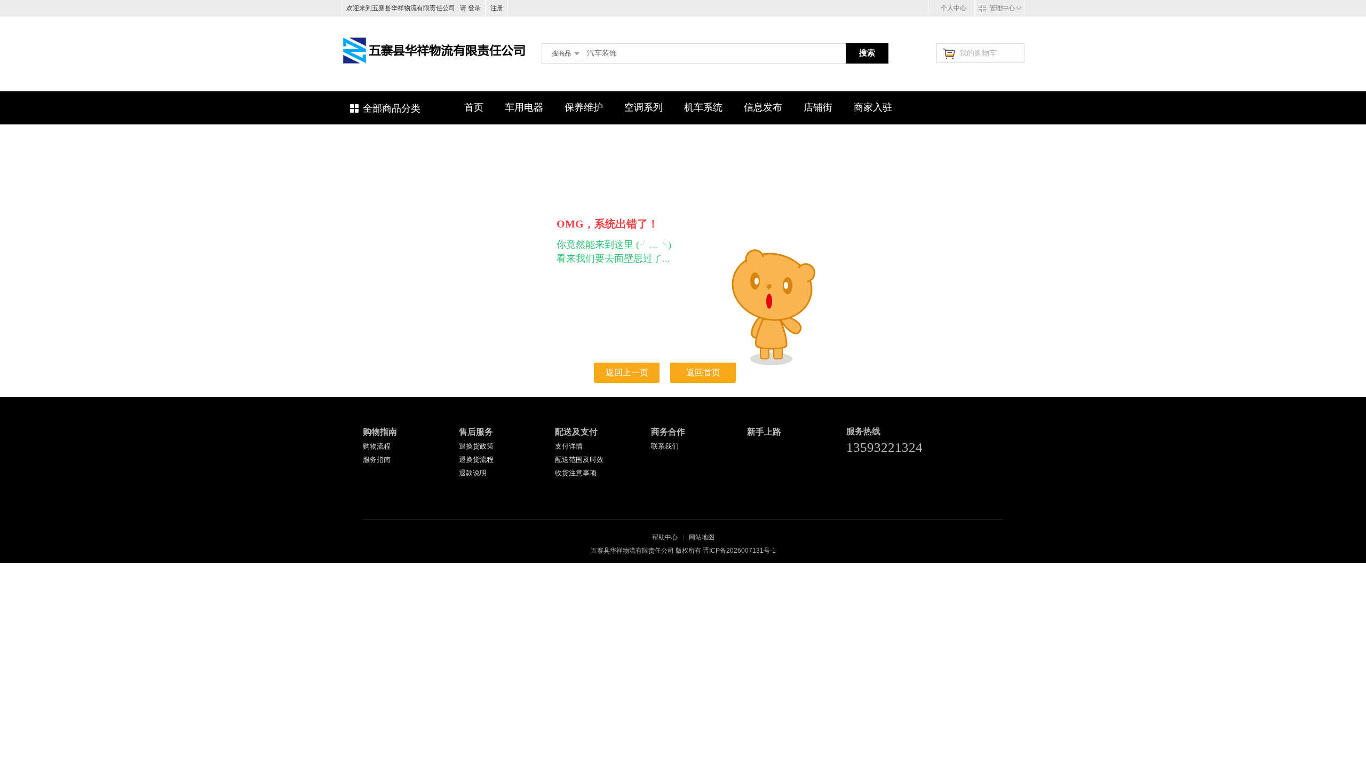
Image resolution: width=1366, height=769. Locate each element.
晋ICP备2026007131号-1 (739, 550)
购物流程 (377, 446)
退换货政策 (476, 446)
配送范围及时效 (579, 460)
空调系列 (643, 107)
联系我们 (665, 446)
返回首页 (703, 372)
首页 (473, 107)
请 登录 (469, 8)
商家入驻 (873, 107)
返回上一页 (627, 372)
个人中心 (953, 8)
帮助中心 (665, 537)
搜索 (867, 52)
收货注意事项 (576, 473)
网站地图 (701, 537)
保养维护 (584, 107)
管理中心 (1002, 8)
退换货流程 (476, 460)
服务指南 (377, 460)
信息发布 (763, 107)
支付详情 (569, 446)
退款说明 (473, 473)
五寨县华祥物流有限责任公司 (583, 71)
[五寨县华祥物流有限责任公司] (435, 79)
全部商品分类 (391, 108)
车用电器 (524, 107)
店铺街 (818, 107)
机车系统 (703, 107)
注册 (496, 8)
